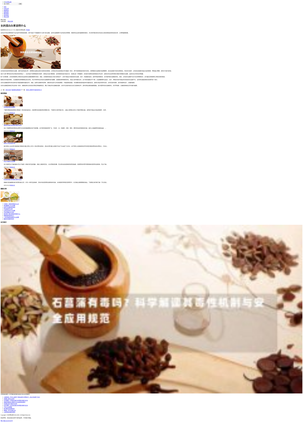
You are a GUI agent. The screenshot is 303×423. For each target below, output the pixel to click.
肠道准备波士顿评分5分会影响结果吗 (14, 402)
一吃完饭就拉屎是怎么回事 (11, 217)
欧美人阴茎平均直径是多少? (34, 90)
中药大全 (6, 8)
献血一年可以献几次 (10, 410)
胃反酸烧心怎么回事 (9, 205)
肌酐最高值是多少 (9, 215)
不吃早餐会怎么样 (9, 212)
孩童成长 (6, 11)
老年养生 (6, 15)
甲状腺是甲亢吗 (8, 209)
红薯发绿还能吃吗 (9, 408)
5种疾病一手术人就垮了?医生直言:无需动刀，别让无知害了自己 (22, 397)
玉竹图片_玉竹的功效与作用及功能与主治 (16, 405)
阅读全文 (12, 113)
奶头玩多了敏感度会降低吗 (13, 90)
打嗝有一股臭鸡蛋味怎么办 (11, 204)
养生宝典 (6, 16)
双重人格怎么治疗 (9, 398)
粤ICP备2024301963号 (7, 420)
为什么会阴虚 (8, 407)
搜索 (20, 3)
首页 (5, 7)
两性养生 (6, 13)
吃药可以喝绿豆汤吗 (9, 207)
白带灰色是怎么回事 (9, 210)
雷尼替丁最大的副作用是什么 (12, 214)
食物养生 (6, 10)
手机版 (28, 30)
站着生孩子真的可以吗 (10, 403)
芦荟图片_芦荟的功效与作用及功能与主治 (16, 400)
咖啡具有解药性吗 (9, 219)
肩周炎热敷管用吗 (9, 412)
